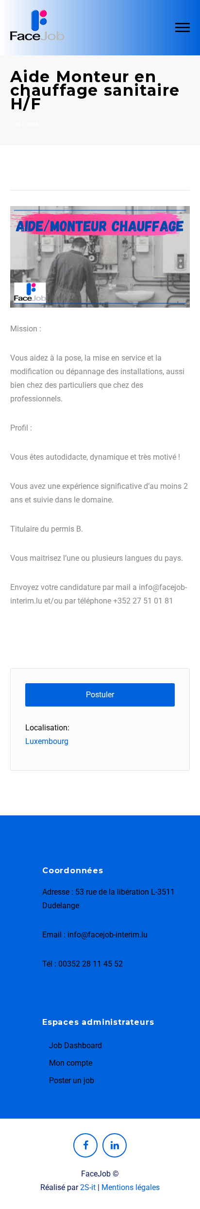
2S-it (88, 1187)
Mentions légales (130, 1187)
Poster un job (71, 1080)
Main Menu (182, 27)
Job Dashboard (75, 1045)
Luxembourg (46, 741)
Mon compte (70, 1063)
